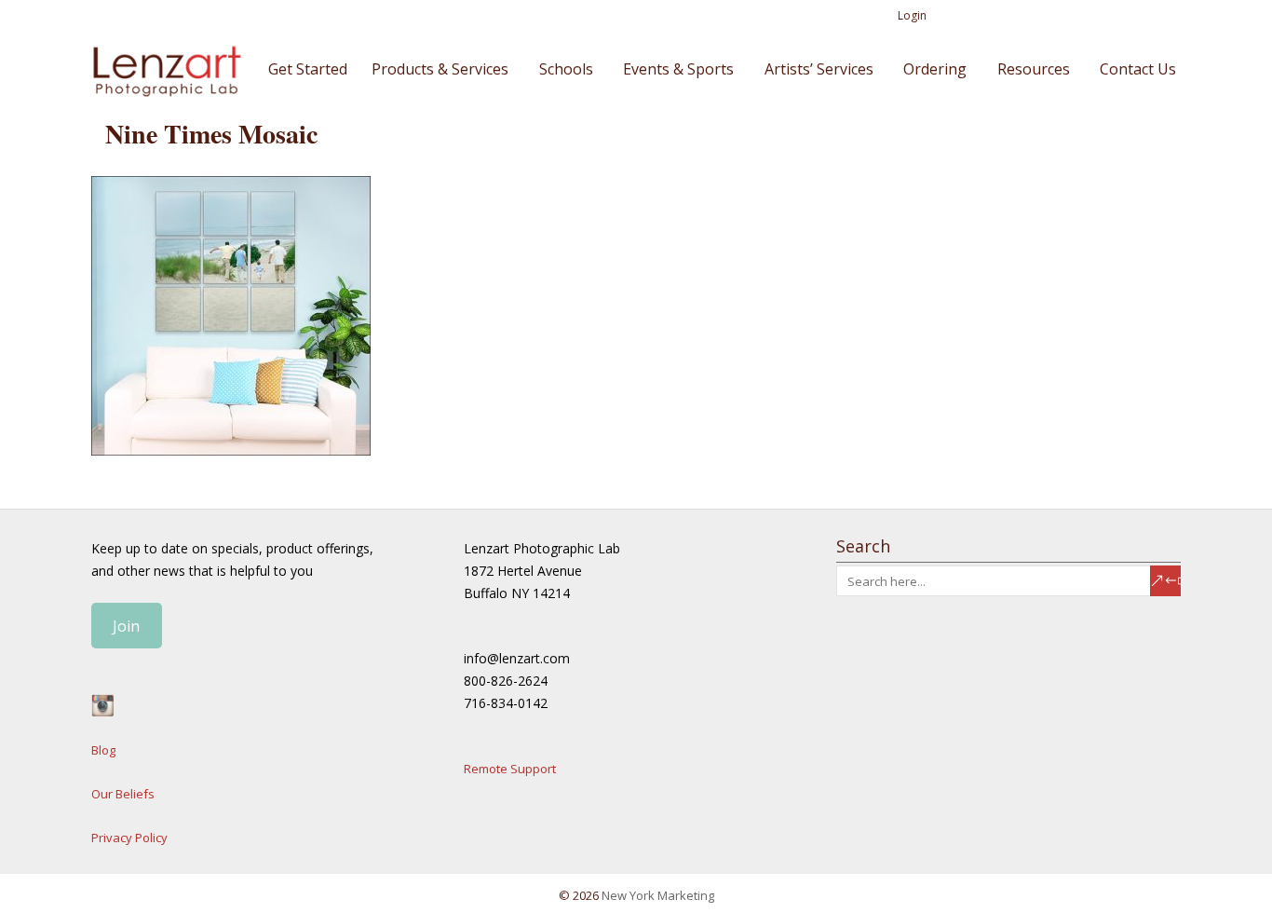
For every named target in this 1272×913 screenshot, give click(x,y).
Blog (103, 750)
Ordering (935, 69)
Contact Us (1138, 69)
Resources (1033, 69)
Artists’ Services (819, 69)
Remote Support (510, 768)
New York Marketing (658, 895)
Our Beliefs (123, 793)
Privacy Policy (129, 837)
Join (126, 626)
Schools (566, 69)
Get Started (307, 69)
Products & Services (440, 69)
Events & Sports (678, 69)
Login (912, 15)
